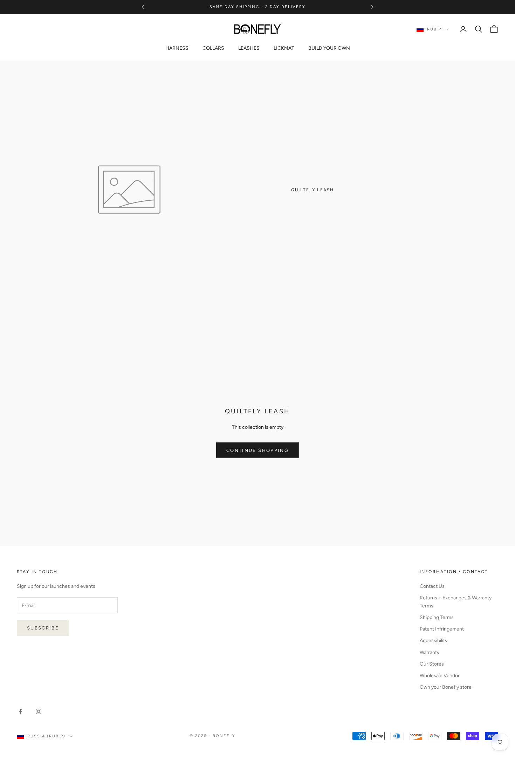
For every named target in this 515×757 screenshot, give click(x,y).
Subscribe (43, 628)
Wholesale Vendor (440, 676)
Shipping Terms (437, 617)
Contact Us (432, 586)
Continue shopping (257, 450)
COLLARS (213, 48)
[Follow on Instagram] (38, 711)
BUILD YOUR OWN (329, 48)
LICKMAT (284, 48)
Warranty (429, 652)
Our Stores (432, 664)
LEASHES (249, 48)
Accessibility (433, 641)
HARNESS (176, 48)
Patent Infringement (442, 629)
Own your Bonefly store (446, 687)
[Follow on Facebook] (20, 711)
